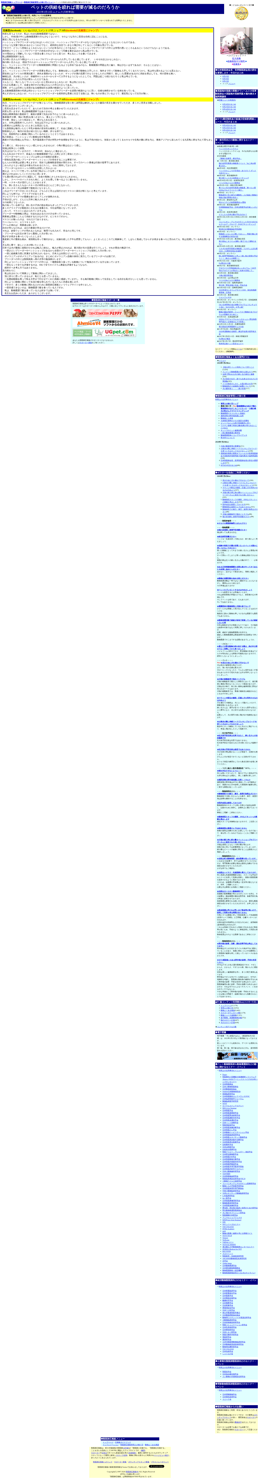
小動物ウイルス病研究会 (232, 1181)
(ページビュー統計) (161, 1455)
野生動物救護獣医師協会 (232, 1210)
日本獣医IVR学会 (229, 1157)
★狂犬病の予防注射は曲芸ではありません (234, 749)
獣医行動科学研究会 (230, 1335)
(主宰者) (126, 1448)
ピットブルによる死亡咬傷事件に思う (236, 423)
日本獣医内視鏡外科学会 (232, 1162)
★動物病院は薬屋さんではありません (232, 828)
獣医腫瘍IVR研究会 (230, 1215)
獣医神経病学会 (228, 1125)
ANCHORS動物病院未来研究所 (234, 1258)
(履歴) (143, 1450)
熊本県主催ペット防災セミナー (231, 344)
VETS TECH (227, 1236)
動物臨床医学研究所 (230, 1101)
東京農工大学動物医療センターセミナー (238, 1247)
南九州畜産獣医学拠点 (231, 1313)
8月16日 (225, 79)
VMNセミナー (228, 1242)
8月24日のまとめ (229, 109)
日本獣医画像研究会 (230, 1205)
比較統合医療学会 (229, 1149)
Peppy (224, 1075)
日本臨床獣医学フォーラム (233, 1099)
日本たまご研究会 (229, 1332)
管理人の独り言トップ (229, 404)
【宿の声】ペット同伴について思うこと (238, 367)
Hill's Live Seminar (229, 1108)
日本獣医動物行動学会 (231, 1159)
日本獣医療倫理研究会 (231, 1201)
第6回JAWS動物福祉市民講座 (230, 229)
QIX (223, 1222)
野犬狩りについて (228, 438)
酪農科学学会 (227, 1300)
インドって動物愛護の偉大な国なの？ (237, 372)
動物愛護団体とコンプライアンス (234, 435)
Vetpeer (225, 1238)
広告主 (104, 1453)
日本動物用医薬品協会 (231, 1315)
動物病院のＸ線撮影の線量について (236, 386)
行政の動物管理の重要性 (230, 446)
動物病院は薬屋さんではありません (236, 507)
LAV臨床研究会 (228, 1196)
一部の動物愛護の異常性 (230, 433)
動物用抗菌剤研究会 (230, 1347)
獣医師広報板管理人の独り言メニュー (39, 2)
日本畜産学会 (227, 1296)
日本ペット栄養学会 (230, 1123)
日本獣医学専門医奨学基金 (233, 1166)
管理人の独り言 (227, 1008)
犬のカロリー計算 (228, 1023)
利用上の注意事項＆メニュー (226, 399)
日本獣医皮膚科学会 (230, 1120)
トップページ (226, 1005)
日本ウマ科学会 (228, 1310)
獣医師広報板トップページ (11, 2)
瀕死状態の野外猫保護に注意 (232, 416)
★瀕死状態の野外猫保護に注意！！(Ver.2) (233, 780)
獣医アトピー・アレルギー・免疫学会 (237, 1152)
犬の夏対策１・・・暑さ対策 (233, 389)
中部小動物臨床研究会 (231, 1191)
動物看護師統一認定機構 (232, 1270)
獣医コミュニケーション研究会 (234, 1325)
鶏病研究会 (226, 1337)
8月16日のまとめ (229, 130)
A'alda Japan (227, 1263)
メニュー (231, 84)
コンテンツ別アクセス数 (226, 1027)
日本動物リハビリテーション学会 (235, 1132)
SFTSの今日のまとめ (229, 465)
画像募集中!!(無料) (236, 61)
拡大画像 (236, 58)
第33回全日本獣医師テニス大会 (231, 327)
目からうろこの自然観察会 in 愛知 (232, 202)
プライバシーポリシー (160, 1462)
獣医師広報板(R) (132, 1472)
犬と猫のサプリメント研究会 (233, 1213)
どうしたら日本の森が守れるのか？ (233, 214)
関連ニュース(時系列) (227, 100)
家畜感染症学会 (228, 1308)
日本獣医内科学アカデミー (233, 1169)
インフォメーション (111, 1445)
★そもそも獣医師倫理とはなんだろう (232, 523)
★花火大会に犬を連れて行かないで (235, 663)
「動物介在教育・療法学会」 (230, 158)
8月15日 (225, 81)
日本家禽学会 (227, 1305)
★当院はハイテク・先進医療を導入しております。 (237, 872)
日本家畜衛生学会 (229, 1293)
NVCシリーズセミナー (231, 1224)
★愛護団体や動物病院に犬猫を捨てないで (234, 606)
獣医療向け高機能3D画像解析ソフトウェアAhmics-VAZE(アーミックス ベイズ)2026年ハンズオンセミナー (240, 1079)
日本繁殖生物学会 (229, 1298)
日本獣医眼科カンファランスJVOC (236, 1096)
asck (224, 1231)
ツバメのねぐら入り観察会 (229, 183)
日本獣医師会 (227, 1084)
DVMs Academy (228, 1229)
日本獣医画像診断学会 (231, 1127)
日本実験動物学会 (229, 1394)
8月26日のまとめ (229, 104)
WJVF (224, 1103)
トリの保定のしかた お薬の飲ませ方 (237, 384)
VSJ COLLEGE (228, 1227)
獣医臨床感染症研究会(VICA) (233, 1179)
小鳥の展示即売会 (226, 275)
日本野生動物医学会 (230, 1154)
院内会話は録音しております (233, 504)
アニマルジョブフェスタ (232, 1218)
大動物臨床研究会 (229, 1320)
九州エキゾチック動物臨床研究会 (235, 1193)
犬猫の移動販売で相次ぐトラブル (235, 514)
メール (239, 349)
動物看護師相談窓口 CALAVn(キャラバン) (238, 1273)
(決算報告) (132, 1453)
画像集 (236, 64)
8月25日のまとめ (229, 107)
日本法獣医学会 (228, 1147)
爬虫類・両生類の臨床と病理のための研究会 (240, 1208)
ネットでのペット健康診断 (231, 430)
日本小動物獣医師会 (230, 1087)
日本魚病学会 (227, 1351)
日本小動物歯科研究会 (231, 1171)
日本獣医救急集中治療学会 (233, 1140)
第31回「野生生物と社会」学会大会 (233, 285)
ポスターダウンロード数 (230, 1013)
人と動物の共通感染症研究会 (233, 1377)
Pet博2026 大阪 (225, 263)
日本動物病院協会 (229, 1089)
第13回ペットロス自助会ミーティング (234, 178)
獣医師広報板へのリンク (102, 1462)
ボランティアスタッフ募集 (138, 1462)
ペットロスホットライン (228, 149)
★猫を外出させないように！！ (229, 771)
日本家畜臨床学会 (229, 1291)
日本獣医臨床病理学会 (231, 1135)
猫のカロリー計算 (228, 1020)
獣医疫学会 (226, 1372)
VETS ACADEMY (229, 1245)
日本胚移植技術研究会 (231, 1322)
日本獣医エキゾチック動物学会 (234, 1137)
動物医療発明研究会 (230, 1203)
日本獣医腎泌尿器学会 (231, 1115)
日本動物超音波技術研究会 (233, 1344)
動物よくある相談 (228, 1010)
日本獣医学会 (227, 1110)
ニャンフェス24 (225, 297)
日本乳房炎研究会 (229, 1327)
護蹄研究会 (226, 1339)
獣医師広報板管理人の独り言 (131, 1445)
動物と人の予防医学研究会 (233, 1186)
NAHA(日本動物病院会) (231, 1091)
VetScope (225, 1240)
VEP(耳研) (226, 1174)
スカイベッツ (227, 1254)
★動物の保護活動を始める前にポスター (233, 578)
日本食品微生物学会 (230, 1374)
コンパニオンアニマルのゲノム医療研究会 (239, 1183)
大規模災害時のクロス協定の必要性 (235, 421)
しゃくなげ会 (227, 1354)
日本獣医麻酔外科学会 (231, 1118)
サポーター (251, 1417)
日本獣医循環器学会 (230, 1113)
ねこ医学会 (226, 1198)
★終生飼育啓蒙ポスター (226, 536)
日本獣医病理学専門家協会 (233, 1188)
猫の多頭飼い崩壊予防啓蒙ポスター (236, 517)
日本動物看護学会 (229, 1266)
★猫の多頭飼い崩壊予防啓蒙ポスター (232, 530)
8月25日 (225, 76)
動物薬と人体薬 (227, 418)
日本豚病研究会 (228, 1330)
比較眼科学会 (227, 1145)
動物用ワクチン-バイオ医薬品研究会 (236, 1317)
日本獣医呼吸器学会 (230, 1164)
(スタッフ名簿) (121, 1455)
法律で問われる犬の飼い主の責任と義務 (238, 374)
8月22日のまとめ (229, 128)
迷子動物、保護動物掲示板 (231, 1018)
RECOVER (226, 1251)
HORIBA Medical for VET (232, 1249)
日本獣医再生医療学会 (231, 1142)
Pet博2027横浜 (224, 339)
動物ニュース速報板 (229, 1015)
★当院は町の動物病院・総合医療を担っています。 (237, 858)
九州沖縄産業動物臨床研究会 (233, 1342)
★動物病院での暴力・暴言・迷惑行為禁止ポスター (237, 794)
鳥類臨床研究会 (228, 1094)
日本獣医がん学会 (229, 1130)
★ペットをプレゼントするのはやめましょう (234, 590)
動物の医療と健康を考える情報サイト (237, 1233)
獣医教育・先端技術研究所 (233, 1256)
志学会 (225, 1261)
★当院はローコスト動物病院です (230, 891)
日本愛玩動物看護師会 (231, 1268)
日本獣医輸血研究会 (230, 1176)
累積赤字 (238, 1422)
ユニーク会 (226, 1399)
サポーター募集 (86, 343)
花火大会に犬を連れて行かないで (235, 480)
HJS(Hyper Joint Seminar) (231, 1220)
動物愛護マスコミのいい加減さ (233, 413)
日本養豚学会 (227, 1303)
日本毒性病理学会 (229, 1397)
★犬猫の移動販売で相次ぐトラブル (231, 679)
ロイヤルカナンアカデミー (233, 1106)
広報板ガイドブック (123, 1442)
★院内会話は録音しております (229, 803)
